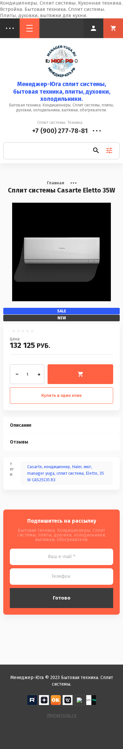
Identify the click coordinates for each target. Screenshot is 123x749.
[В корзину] (80, 374)
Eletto (91, 473)
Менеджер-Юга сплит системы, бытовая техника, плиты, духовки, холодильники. (61, 91)
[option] (61, 252)
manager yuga (40, 473)
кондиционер (57, 466)
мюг (87, 466)
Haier (77, 466)
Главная (55, 182)
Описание (20, 425)
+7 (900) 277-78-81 (60, 131)
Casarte (34, 466)
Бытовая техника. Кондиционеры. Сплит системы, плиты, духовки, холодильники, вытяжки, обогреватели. (61, 107)
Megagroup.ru (61, 715)
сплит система (70, 473)
